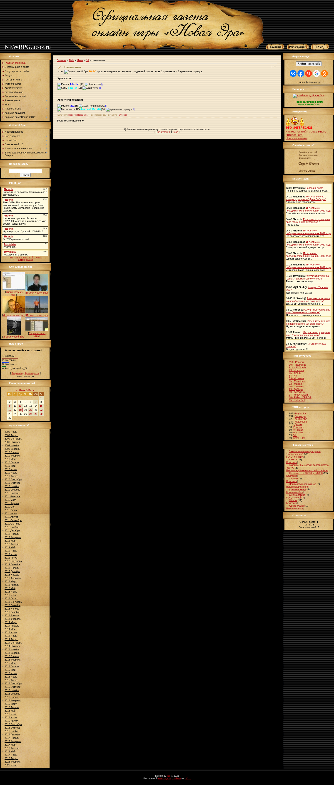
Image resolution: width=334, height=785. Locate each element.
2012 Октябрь (12, 564)
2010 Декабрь (12, 489)
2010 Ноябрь (12, 486)
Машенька (301, 421)
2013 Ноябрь (12, 608)
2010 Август (11, 476)
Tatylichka (122, 115)
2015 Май (10, 669)
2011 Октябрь (12, 523)
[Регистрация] (298, 48)
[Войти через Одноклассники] (324, 73)
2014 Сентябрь (13, 642)
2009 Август (11, 435)
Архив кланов (297, 505)
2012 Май (10, 547)
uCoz (188, 778)
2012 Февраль (13, 537)
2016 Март (11, 703)
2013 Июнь (11, 591)
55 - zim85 (295, 373)
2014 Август (11, 639)
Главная (61, 60)
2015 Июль (11, 676)
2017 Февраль (13, 741)
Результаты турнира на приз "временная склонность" (308, 220)
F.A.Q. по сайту (295, 456)
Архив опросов (32, 373)
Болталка (291, 462)
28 (36, 414)
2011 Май (10, 506)
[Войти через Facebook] (300, 73)
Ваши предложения (297, 486)
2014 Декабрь (12, 652)
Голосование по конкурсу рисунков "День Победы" (306, 198)
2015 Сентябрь (13, 683)
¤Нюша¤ (298, 429)
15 (41, 405)
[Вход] (320, 48)
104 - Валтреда (297, 364)
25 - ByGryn (296, 389)
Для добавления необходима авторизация (25, 258)
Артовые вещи (297, 489)
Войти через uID (309, 64)
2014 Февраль (13, 618)
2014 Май (10, 629)
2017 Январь (12, 737)
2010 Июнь (11, 469)
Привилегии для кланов (302, 484)
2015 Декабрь (12, 693)
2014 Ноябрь (12, 649)
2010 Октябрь (12, 482)
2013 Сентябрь (13, 601)
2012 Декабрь (12, 571)
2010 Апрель (12, 462)
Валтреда (300, 416)
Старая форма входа (309, 82)
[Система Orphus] (308, 172)
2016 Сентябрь (13, 724)
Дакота (298, 424)
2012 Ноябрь (12, 567)
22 (41, 409)
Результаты (17, 373)
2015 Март (11, 663)
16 (9, 409)
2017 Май (10, 751)
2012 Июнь (11, 550)
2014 (71, 60)
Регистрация (163, 132)
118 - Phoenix (296, 362)
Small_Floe (299, 438)
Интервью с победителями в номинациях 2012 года (308, 209)
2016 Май (10, 710)
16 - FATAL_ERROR (300, 397)
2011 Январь (12, 493)
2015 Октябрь (12, 686)
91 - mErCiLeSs (298, 367)
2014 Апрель (12, 625)
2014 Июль (11, 635)
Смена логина (297, 494)
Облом (293, 500)
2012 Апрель (12, 544)
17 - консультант (298, 394)
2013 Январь (12, 574)
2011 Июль (11, 513)
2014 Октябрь (12, 646)
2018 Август (11, 758)
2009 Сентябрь (13, 438)
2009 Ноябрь (12, 445)
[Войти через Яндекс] (308, 73)
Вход (175, 132)
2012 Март (11, 540)
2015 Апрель (12, 666)
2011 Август (11, 516)
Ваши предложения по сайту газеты (307, 470)
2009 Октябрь (12, 442)
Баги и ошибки (294, 492)
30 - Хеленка (296, 386)
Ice (168, 775)
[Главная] (275, 48)
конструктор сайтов (169, 778)
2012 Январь (12, 533)
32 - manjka (295, 383)
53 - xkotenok (296, 378)
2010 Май (10, 465)
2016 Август (11, 720)
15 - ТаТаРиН (297, 400)
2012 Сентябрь (13, 561)
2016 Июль (11, 717)
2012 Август (11, 557)
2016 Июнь (11, 714)
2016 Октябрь (12, 727)
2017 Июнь (11, 754)
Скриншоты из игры (14, 293)
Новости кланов (296, 134)
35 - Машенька (297, 381)
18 (20, 409)
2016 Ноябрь (12, 731)
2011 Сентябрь (13, 520)
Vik (295, 435)
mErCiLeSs (301, 419)
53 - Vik (293, 375)
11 (20, 405)
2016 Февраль (13, 700)
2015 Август (11, 680)
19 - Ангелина (297, 392)
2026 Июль (11, 765)
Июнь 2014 (25, 390)
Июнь (80, 60)
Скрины (293, 478)
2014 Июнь (11, 632)
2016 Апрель (12, 707)
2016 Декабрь (12, 734)
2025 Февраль (13, 761)
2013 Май (10, 588)
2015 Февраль (13, 659)
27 (30, 414)
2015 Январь (12, 656)
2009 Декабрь (12, 448)
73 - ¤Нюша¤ (296, 370)
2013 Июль (11, 595)
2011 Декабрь (12, 530)
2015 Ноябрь (12, 690)
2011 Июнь (11, 510)
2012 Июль (11, 554)
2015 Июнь (11, 673)
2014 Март (11, 622)
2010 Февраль (13, 455)
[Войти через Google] (316, 73)
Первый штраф (314, 188)
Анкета (293, 459)
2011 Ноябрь (12, 527)
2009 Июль (11, 431)
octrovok (298, 432)
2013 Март (11, 581)
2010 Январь (12, 452)
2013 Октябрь (12, 605)
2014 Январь (12, 615)
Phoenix (297, 427)
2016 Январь (12, 697)
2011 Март (10, 499)
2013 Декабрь (12, 612)
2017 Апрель (12, 748)
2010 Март (11, 459)
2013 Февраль (13, 578)
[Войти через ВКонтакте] (293, 73)
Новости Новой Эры (78, 115)
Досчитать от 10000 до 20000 (306, 473)
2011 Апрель (12, 503)
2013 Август (11, 598)
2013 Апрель (12, 584)
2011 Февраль (12, 496)
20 (30, 409)
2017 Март (11, 744)
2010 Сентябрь (13, 479)
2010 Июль (11, 472)
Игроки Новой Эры (37, 292)
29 (41, 414)
